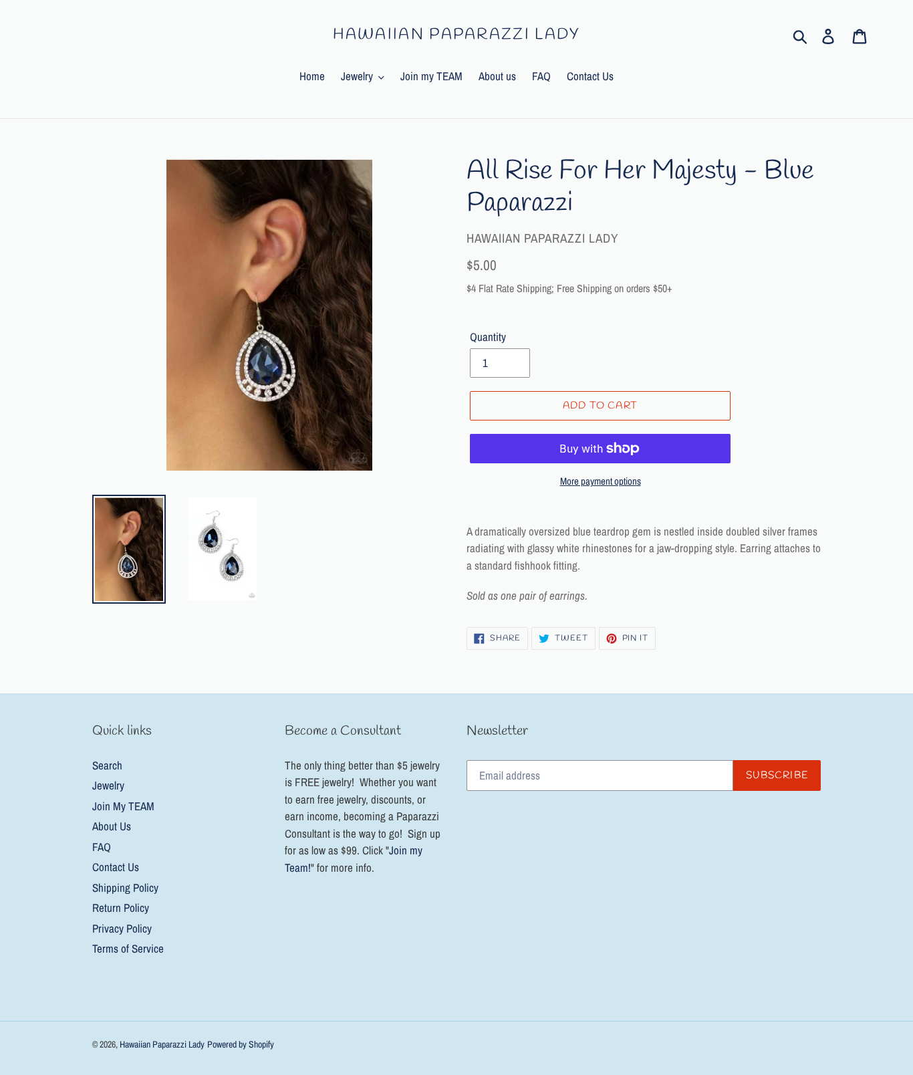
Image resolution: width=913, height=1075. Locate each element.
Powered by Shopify (240, 1044)
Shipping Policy (125, 887)
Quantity (488, 336)
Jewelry (108, 785)
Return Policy (120, 907)
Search (107, 765)
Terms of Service (128, 948)
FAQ (101, 846)
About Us (111, 826)
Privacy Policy (122, 928)
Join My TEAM (123, 806)
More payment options (600, 481)
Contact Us (115, 866)
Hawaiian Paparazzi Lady (457, 35)
